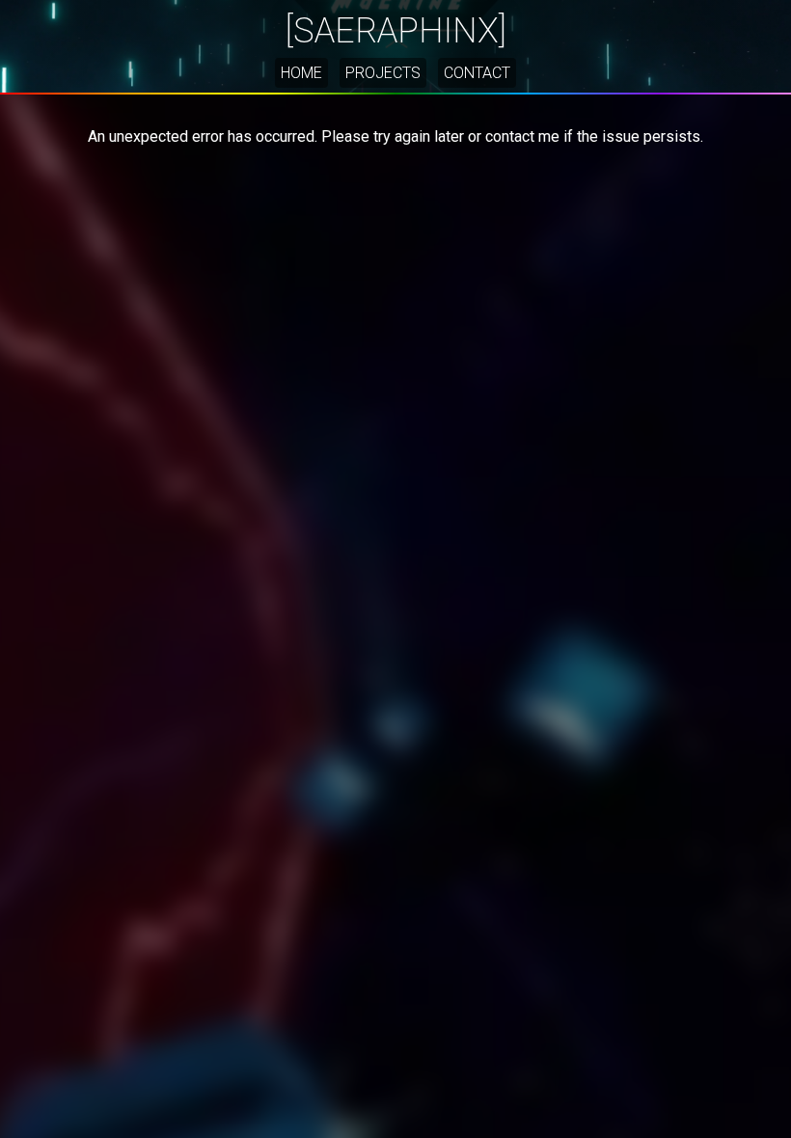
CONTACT (477, 73)
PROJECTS (383, 73)
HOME (301, 73)
